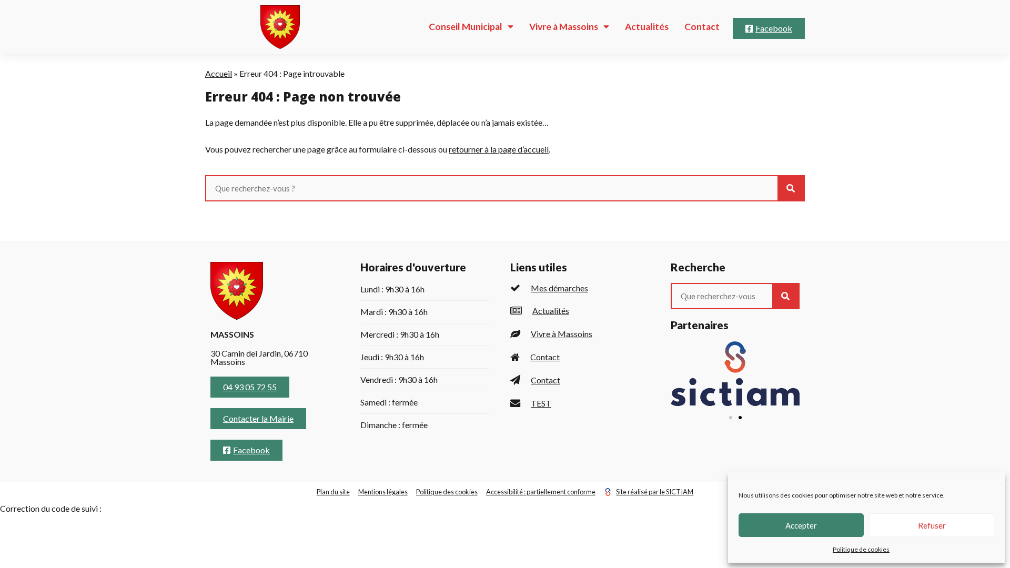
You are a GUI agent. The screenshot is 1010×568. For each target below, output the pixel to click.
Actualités (647, 26)
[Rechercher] (790, 188)
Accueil (218, 73)
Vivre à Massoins (563, 26)
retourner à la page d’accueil (499, 149)
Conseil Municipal (465, 26)
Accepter (801, 525)
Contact (702, 26)
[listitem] (580, 288)
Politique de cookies (861, 549)
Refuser (932, 525)
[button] (730, 417)
